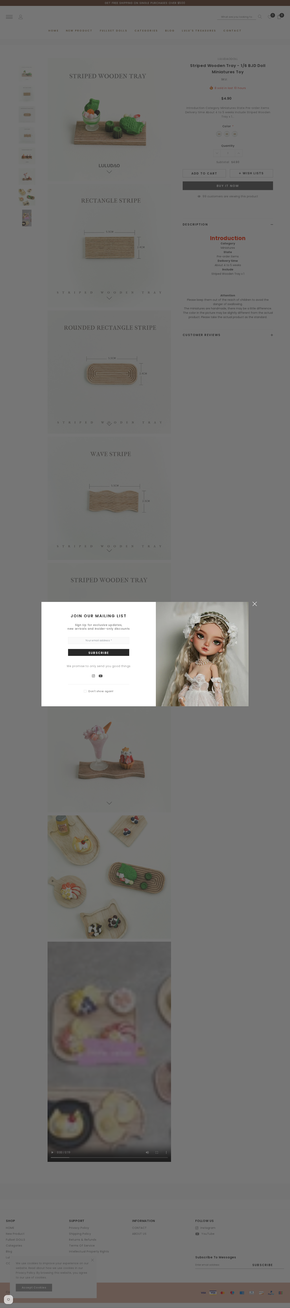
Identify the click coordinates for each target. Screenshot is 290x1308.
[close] (254, 603)
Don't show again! (100, 691)
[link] (95, 676)
